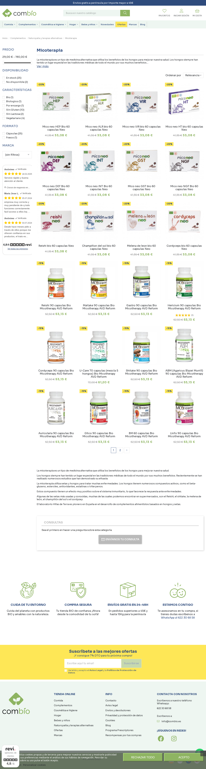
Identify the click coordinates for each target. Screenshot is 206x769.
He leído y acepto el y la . (102, 671)
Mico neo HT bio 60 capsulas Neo (184, 128)
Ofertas (58, 730)
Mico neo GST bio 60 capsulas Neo (141, 188)
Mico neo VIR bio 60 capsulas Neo (141, 128)
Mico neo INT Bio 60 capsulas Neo (98, 188)
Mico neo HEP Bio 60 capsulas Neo (56, 128)
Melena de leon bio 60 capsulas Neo (141, 247)
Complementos (63, 705)
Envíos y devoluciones (118, 710)
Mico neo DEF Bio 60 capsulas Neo (56, 188)
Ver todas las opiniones (18, 249)
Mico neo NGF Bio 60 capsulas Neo (184, 188)
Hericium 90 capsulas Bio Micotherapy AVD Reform (184, 307)
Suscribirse (131, 663)
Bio (9, 97)
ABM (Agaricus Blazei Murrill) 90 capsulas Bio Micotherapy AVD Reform (184, 373)
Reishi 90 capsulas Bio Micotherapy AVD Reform (56, 307)
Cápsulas (14, 133)
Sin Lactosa (15, 113)
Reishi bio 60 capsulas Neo (56, 246)
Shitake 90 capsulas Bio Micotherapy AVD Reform (141, 372)
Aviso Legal (96, 670)
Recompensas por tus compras (123, 735)
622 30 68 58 (164, 708)
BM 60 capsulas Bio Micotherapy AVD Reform (141, 435)
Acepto (183, 757)
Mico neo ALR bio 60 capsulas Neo (98, 128)
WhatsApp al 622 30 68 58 (178, 617)
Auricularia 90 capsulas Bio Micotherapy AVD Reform (56, 435)
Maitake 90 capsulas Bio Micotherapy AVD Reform (98, 307)
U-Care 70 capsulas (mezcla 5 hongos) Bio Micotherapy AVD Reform (99, 373)
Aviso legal (111, 705)
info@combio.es (171, 721)
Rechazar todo (143, 757)
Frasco (11, 137)
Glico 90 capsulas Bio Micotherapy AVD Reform (98, 435)
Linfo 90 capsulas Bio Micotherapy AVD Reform (184, 435)
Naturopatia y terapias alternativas (74, 725)
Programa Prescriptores (119, 730)
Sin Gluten (15, 109)
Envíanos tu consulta (122, 539)
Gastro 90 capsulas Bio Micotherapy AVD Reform (141, 307)
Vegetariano (15, 118)
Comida (58, 700)
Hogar (57, 715)
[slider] (3, 63)
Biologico (13, 101)
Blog (108, 725)
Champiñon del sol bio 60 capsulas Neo (99, 247)
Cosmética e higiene (65, 710)
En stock (13, 77)
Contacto (110, 700)
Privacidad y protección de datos (124, 715)
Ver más (43, 66)
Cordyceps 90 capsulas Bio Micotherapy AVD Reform (56, 372)
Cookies (110, 720)
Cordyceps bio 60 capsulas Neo (184, 247)
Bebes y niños (62, 720)
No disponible (17, 81)
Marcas (58, 735)
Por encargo (15, 105)
